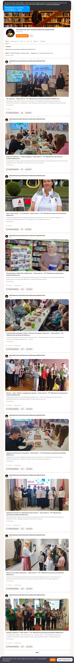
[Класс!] (6, 109)
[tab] (7, 41)
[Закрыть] (28, 8)
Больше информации (53, 4)
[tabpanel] (37, 354)
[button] (22, 35)
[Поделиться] (22, 112)
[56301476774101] (6, 61)
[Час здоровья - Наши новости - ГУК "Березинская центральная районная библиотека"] (37, 86)
